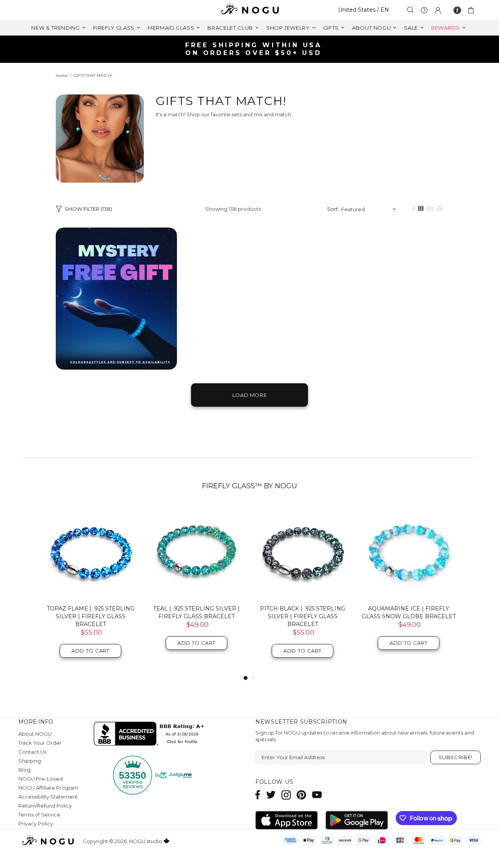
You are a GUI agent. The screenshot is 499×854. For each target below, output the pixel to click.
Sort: (333, 209)
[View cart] (472, 10)
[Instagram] (286, 795)
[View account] (438, 10)
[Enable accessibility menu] (457, 10)
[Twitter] (271, 795)
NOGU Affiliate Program (48, 788)
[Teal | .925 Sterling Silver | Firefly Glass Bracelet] (196, 551)
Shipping (29, 761)
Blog (24, 770)
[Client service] (424, 10)
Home (62, 75)
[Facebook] (257, 795)
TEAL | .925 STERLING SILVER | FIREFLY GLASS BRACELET (196, 612)
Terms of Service (39, 814)
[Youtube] (317, 795)
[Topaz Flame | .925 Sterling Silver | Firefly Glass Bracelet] (90, 551)
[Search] (410, 10)
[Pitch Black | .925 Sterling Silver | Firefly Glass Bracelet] (302, 551)
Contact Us (32, 752)
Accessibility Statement (48, 797)
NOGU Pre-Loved (40, 779)
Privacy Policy (35, 823)
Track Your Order (40, 743)
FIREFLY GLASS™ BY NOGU (249, 486)
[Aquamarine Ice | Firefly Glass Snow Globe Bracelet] (408, 551)
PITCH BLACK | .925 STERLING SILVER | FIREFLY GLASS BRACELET (302, 616)
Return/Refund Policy (45, 805)
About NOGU (34, 734)
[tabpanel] (90, 588)
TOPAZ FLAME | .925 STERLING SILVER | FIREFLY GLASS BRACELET (90, 616)
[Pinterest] (301, 795)
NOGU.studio (249, 10)
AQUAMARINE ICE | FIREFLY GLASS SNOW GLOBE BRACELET (409, 612)
